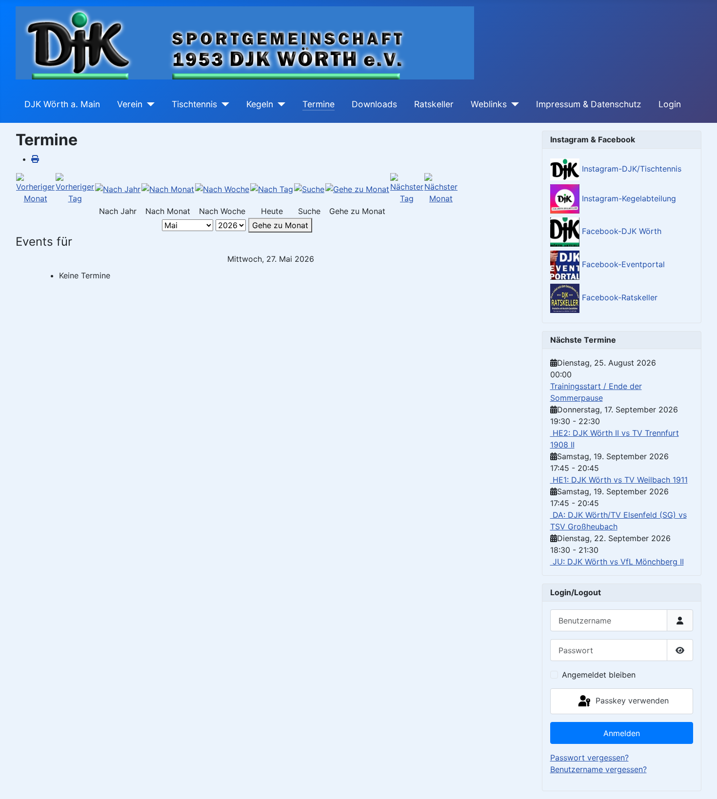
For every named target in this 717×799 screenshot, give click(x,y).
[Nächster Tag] (406, 188)
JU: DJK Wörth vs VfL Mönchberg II (617, 561)
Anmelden (621, 733)
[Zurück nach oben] (700, 781)
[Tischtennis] (223, 104)
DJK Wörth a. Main (62, 104)
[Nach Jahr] (117, 189)
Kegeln (259, 104)
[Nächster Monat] (441, 188)
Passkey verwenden (631, 700)
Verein (129, 104)
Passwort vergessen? (589, 757)
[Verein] (148, 104)
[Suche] (309, 189)
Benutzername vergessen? (598, 769)
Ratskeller (434, 104)
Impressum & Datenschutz (588, 104)
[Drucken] (35, 159)
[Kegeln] (279, 104)
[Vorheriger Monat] (35, 188)
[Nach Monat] (167, 189)
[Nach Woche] (222, 189)
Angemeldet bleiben (599, 675)
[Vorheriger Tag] (75, 188)
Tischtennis (194, 104)
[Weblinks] (513, 104)
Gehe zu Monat (280, 225)
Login (669, 104)
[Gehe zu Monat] (357, 189)
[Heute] (271, 189)
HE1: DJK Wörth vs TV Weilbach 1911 (619, 480)
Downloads (374, 104)
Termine (318, 104)
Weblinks (489, 104)
